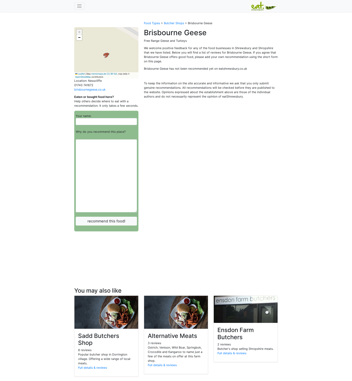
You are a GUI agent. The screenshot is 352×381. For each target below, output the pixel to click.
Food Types (152, 23)
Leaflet (81, 73)
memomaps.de (98, 73)
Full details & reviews (92, 367)
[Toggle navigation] (79, 6)
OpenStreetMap (83, 76)
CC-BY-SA (112, 73)
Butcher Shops (174, 23)
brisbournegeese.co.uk (90, 89)
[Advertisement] (106, 261)
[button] (106, 55)
